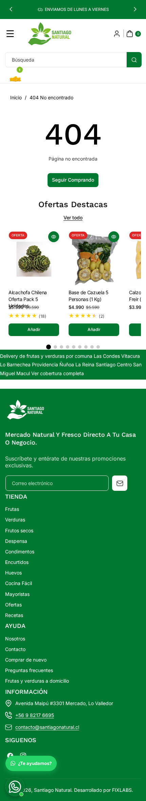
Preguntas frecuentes (29, 670)
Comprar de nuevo (26, 660)
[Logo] (25, 411)
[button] (11, 9)
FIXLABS (122, 790)
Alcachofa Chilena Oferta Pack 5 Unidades (27, 296)
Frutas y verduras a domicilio (37, 681)
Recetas (14, 615)
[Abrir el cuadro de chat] (14, 786)
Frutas (12, 509)
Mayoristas (17, 594)
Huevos (13, 572)
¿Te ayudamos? (35, 763)
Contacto (15, 649)
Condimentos (19, 551)
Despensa (16, 541)
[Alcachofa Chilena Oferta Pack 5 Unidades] (33, 256)
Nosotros (15, 638)
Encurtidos (17, 562)
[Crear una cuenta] (117, 34)
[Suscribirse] (119, 483)
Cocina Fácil (18, 583)
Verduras (15, 519)
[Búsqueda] (134, 59)
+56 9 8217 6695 (34, 715)
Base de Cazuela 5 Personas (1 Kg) (88, 296)
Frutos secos (19, 530)
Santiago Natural (52, 790)
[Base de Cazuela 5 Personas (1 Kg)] (94, 256)
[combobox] (73, 59)
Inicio (16, 97)
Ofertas (13, 604)
